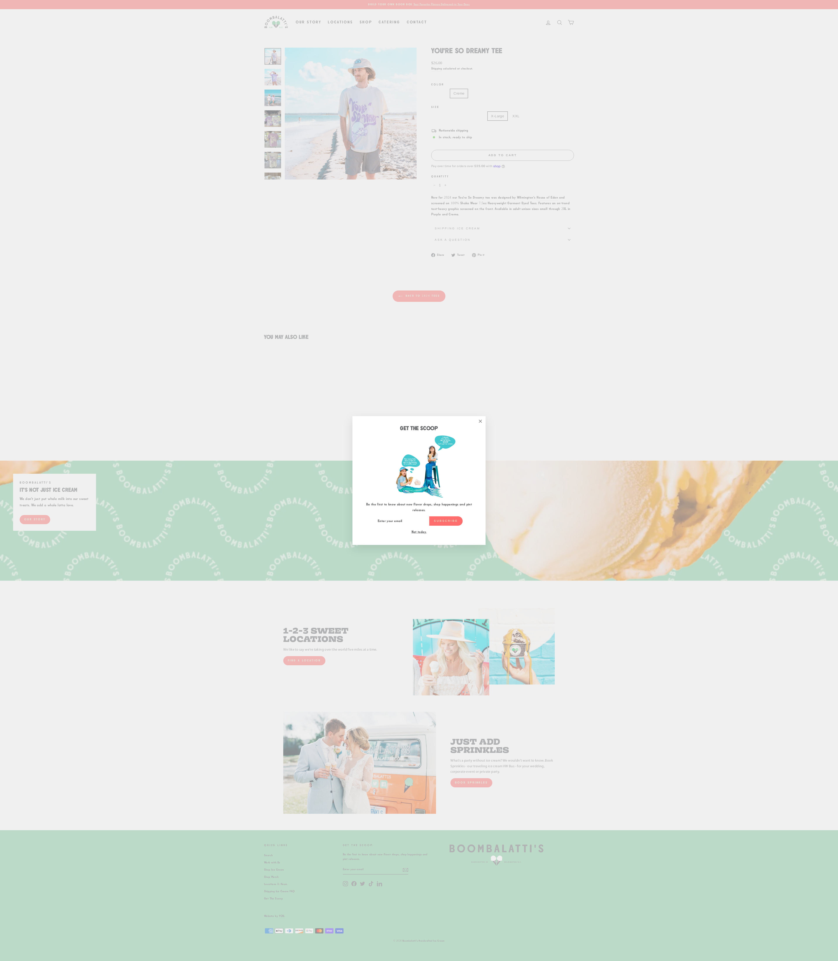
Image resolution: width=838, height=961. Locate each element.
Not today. (419, 532)
